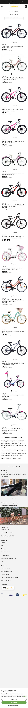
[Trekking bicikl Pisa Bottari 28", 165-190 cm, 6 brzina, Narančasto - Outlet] (14, 284)
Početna (12, 11)
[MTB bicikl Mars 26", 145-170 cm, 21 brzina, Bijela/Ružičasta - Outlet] (14, 94)
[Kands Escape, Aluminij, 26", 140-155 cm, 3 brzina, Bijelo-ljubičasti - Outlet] (14, 412)
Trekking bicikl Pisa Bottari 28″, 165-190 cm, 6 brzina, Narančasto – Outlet (13, 300)
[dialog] (14, 698)
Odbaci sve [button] (14, 699)
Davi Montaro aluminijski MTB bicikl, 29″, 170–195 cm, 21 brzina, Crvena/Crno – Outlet (13, 237)
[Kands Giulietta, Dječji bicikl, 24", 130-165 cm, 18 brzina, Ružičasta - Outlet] (14, 62)
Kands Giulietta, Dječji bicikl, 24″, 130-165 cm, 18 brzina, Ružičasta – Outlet (13, 78)
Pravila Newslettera (5, 580)
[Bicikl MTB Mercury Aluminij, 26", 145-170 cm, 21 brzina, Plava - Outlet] (14, 348)
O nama (3, 542)
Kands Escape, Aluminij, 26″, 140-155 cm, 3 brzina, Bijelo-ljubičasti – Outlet (12, 429)
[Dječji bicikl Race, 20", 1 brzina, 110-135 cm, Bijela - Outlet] (14, 379)
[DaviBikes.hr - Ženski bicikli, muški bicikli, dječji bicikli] (14, 6)
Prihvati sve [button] (14, 702)
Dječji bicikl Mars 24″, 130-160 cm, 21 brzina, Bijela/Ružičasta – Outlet (13, 142)
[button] (14, 705)
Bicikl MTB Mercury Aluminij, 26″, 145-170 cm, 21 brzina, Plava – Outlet (13, 364)
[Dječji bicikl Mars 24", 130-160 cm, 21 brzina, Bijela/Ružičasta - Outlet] (14, 126)
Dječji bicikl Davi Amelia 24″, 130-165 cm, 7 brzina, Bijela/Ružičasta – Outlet (12, 268)
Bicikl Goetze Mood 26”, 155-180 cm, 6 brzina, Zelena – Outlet (13, 332)
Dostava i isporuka (5, 552)
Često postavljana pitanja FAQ (8, 558)
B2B (2, 545)
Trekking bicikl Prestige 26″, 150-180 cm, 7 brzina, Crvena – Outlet (12, 47)
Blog (2, 561)
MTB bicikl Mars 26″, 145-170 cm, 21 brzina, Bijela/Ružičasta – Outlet (13, 110)
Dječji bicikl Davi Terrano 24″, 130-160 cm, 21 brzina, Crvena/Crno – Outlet (13, 205)
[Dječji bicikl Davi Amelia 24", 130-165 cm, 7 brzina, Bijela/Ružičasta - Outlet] (14, 252)
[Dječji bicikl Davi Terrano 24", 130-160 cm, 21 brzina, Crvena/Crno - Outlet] (14, 189)
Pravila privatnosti (5, 568)
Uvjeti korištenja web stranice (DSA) (9, 577)
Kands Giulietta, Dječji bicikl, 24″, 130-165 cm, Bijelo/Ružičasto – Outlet (13, 173)
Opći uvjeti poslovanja (6, 571)
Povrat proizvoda (5, 555)
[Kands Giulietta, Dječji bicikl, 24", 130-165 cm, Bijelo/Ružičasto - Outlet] (14, 157)
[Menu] (2, 6)
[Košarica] (26, 6)
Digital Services (5, 574)
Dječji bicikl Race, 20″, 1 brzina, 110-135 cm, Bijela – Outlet (13, 395)
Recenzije (3, 548)
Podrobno (25, 696)
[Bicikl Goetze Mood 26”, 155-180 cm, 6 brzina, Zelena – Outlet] (14, 316)
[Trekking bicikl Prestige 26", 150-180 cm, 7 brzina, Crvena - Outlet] (14, 30)
